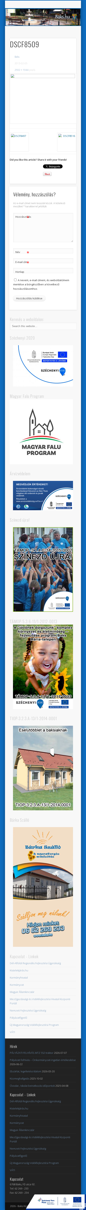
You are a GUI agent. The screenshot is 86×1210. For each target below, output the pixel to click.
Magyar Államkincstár (22, 992)
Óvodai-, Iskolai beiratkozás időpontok (32, 1085)
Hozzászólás (22, 217)
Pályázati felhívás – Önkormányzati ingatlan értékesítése (43, 1060)
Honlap (19, 272)
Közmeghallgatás (19, 1078)
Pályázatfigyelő (18, 1017)
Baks (17, 56)
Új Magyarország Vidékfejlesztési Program (34, 1025)
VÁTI (12, 1032)
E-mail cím (22, 263)
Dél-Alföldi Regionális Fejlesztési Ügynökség (35, 963)
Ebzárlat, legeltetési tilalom (25, 1071)
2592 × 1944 (21, 70)
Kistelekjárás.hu (19, 970)
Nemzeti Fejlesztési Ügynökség (28, 1010)
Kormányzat (17, 985)
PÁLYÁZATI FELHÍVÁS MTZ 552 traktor (31, 1053)
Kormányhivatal (19, 977)
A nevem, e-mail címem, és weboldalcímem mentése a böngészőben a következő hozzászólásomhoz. (41, 284)
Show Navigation (66, 36)
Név (22, 253)
